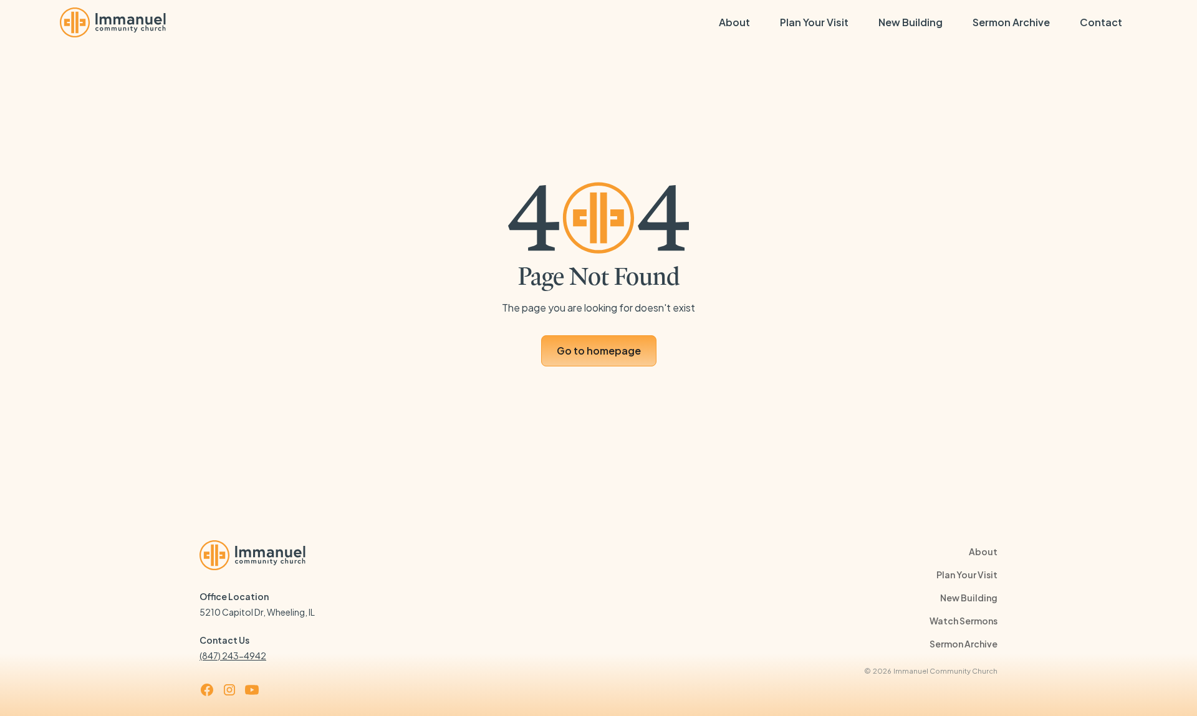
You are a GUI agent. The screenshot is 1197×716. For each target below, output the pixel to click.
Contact (1101, 22)
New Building (910, 22)
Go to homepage (599, 350)
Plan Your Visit (814, 22)
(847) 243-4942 (233, 655)
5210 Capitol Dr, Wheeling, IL (257, 612)
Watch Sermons (964, 620)
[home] (113, 22)
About (734, 22)
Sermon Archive (1011, 22)
